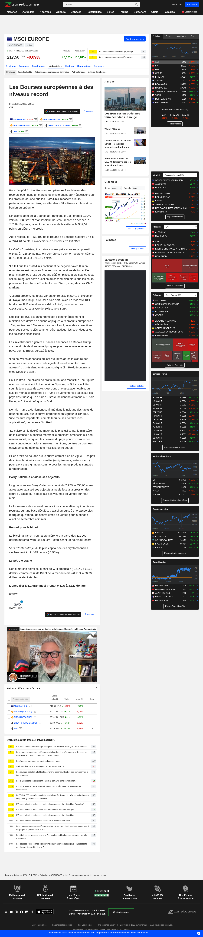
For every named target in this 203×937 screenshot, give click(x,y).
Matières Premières (162, 456)
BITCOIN (159, 533)
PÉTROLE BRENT (161, 487)
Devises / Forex (160, 374)
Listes (110, 12)
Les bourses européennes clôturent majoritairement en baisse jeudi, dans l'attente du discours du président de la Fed (51, 845)
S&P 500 (159, 80)
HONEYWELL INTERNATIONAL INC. (171, 208)
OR (154, 480)
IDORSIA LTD (161, 212)
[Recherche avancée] (136, 4)
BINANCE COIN (162, 544)
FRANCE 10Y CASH (164, 597)
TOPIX (158, 95)
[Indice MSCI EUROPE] (35, 119)
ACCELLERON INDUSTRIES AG (169, 332)
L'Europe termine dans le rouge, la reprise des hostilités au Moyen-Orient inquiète (117, 52)
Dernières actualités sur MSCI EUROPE (31, 740)
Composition (84, 66)
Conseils (76, 12)
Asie (193, 36)
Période (127, 188)
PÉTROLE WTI (159, 483)
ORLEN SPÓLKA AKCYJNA (167, 304)
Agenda (61, 12)
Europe (169, 36)
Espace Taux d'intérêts (175, 606)
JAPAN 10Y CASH (163, 593)
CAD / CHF (157, 423)
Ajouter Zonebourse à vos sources (63, 111)
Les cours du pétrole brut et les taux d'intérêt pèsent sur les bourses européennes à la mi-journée (52, 773)
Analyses (45, 12)
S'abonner (192, 4)
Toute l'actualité (25, 72)
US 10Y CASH (161, 586)
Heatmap (70, 66)
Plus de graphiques (136, 229)
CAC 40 (158, 73)
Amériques (181, 36)
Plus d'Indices (175, 124)
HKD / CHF (157, 434)
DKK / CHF (157, 419)
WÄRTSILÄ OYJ (162, 324)
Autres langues (78, 72)
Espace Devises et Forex (175, 447)
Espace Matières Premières (175, 500)
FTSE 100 (159, 77)
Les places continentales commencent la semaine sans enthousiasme (46, 781)
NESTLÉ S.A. (161, 188)
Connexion (176, 4)
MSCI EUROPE (20, 706)
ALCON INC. (160, 184)
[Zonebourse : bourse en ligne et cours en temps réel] (21, 4)
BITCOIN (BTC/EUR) (23, 717)
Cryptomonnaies (160, 509)
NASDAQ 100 (161, 88)
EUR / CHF (157, 397)
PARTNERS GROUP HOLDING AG (170, 253)
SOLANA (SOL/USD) (164, 540)
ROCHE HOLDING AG (164, 245)
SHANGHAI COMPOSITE (166, 91)
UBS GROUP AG (162, 193)
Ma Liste (156, 175)
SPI (156, 66)
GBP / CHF (157, 405)
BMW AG (159, 201)
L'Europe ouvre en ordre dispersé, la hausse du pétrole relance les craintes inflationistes (48, 788)
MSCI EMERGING (163, 99)
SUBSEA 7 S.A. (161, 308)
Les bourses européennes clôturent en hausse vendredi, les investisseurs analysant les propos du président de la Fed (52, 828)
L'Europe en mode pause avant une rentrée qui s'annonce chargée (45, 810)
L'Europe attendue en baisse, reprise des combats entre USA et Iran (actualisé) (50, 804)
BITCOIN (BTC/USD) (23, 712)
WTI (15, 728)
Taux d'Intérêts (159, 562)
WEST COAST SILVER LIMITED (169, 180)
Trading (123, 12)
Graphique (111, 181)
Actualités (28, 12)
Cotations (24, 66)
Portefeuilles (94, 12)
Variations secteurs (116, 259)
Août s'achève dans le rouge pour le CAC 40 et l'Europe (40, 766)
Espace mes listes (175, 217)
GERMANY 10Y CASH (165, 589)
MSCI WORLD (161, 102)
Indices (158, 36)
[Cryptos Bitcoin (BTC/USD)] (70, 119)
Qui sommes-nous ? (106, 925)
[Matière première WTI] (26, 131)
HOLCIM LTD (161, 256)
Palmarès (169, 12)
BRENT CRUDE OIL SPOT (25, 723)
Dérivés (98, 66)
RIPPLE (158, 547)
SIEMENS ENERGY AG (165, 328)
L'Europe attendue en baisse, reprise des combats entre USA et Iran (45, 815)
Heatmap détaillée (136, 386)
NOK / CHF (157, 416)
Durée (107, 188)
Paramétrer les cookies (62, 925)
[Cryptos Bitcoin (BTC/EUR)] (40, 125)
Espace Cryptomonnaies (175, 553)
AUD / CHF (157, 427)
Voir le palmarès (137, 248)
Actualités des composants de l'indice (52, 72)
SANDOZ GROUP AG (164, 204)
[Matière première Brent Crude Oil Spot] (79, 125)
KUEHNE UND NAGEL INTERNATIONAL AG (171, 249)
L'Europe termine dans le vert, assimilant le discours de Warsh (43, 821)
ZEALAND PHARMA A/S (165, 321)
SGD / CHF (157, 438)
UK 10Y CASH (161, 600)
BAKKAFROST (161, 335)
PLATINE (156, 495)
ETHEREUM (160, 536)
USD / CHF (157, 401)
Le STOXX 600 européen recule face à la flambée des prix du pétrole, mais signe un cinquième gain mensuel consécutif (52, 797)
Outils (154, 12)
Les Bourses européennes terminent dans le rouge (38, 761)
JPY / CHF (157, 441)
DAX (157, 69)
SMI (157, 62)
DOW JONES (161, 84)
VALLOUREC (161, 300)
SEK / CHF (157, 412)
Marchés (12, 12)
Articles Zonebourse (97, 72)
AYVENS (159, 315)
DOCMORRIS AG (162, 197)
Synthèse (11, 66)
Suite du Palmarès (175, 286)
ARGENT (157, 491)
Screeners (140, 12)
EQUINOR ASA (161, 311)
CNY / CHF (157, 431)
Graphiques (38, 66)
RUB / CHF (157, 409)
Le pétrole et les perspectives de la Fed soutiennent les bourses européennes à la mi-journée (51, 837)
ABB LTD (159, 242)
